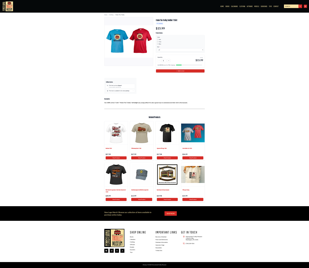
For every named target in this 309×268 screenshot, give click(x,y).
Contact (276, 6)
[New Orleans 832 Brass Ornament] (167, 174)
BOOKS (227, 6)
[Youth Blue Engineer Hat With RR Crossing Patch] (141, 174)
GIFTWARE (250, 6)
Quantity (159, 57)
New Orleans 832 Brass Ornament (163, 190)
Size (158, 47)
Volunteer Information (161, 242)
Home (222, 6)
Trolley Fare (158, 250)
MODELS (256, 6)
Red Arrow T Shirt (109, 148)
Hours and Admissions (161, 239)
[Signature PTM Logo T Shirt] (167, 133)
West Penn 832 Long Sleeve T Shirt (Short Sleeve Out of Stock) (116, 191)
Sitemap (145, 264)
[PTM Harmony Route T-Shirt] (141, 133)
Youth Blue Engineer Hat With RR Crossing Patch (139, 190)
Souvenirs (132, 249)
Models (132, 247)
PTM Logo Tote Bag (185, 190)
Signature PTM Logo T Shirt (162, 148)
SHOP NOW (171, 213)
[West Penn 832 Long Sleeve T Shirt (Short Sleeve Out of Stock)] (116, 174)
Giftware (132, 244)
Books (131, 237)
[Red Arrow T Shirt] (116, 133)
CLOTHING (242, 6)
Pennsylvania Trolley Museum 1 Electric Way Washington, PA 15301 (194, 238)
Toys (131, 252)
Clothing (111, 14)
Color (158, 37)
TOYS (270, 6)
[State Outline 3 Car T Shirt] (193, 133)
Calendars (132, 239)
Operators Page (159, 245)
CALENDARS (234, 6)
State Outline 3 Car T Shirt (187, 148)
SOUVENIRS (264, 6)
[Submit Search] (300, 6)
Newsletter (158, 247)
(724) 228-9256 (190, 243)
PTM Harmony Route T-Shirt (136, 148)
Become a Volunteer (161, 237)
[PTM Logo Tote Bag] (193, 174)
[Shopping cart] (305, 6)
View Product (116, 158)
